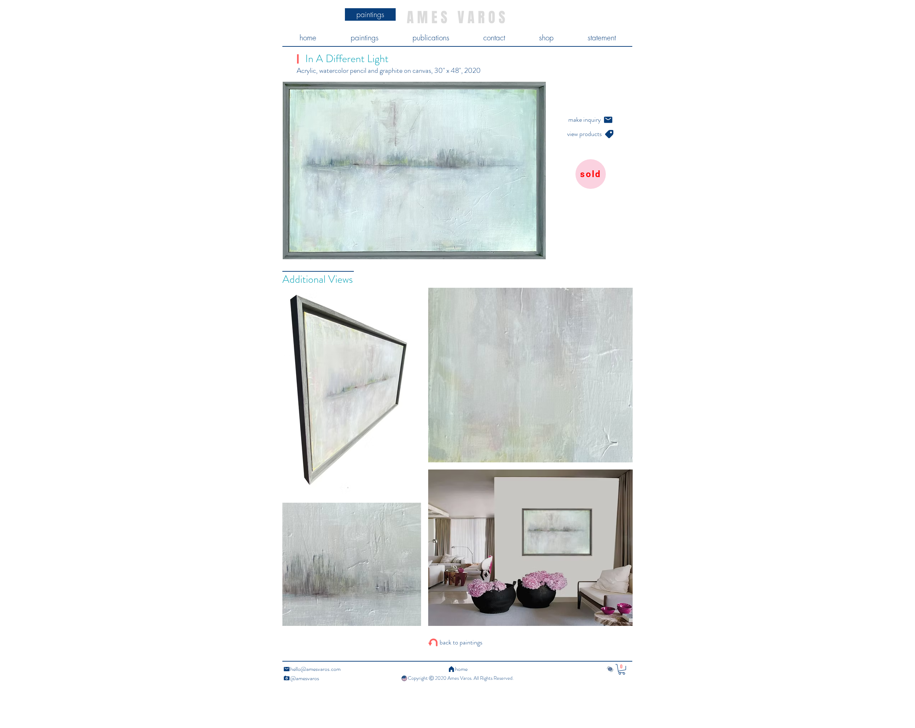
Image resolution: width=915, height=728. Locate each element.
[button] (621, 669)
